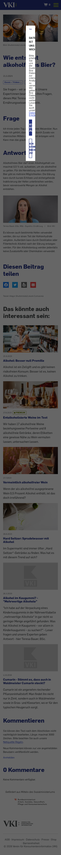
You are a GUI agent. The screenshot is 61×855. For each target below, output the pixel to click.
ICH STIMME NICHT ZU (30, 148)
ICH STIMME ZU (30, 127)
